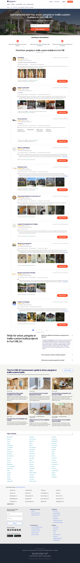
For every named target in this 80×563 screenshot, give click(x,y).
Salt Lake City (55, 464)
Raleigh (31, 470)
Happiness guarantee (57, 538)
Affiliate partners (56, 540)
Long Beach (10, 445)
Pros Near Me (56, 518)
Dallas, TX (58, 490)
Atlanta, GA (12, 490)
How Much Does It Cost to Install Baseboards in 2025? (38, 394)
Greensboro (32, 468)
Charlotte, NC (28, 490)
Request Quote (62, 81)
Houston (54, 460)
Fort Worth (54, 458)
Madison (54, 474)
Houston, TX (28, 493)
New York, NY (59, 496)
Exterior (13, 4)
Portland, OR (28, 498)
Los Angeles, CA (44, 493)
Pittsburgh (54, 443)
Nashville (54, 449)
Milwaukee (54, 477)
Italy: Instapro (40, 550)
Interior (8, 4)
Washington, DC (60, 501)
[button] (22, 73)
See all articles (67, 370)
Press (54, 532)
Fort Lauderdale (11, 466)
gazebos (51, 340)
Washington (10, 464)
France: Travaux (25, 550)
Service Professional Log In (36, 527)
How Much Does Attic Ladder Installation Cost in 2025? (15, 394)
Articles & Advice (30, 4)
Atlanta (8, 477)
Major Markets (11, 434)
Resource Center (56, 514)
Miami (8, 470)
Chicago (9, 479)
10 (46, 330)
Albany (31, 460)
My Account (55, 511)
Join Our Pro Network (35, 529)
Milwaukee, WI (13, 496)
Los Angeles (10, 447)
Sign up (15, 523)
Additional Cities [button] (10, 504)
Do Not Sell (41, 554)
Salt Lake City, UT (45, 498)
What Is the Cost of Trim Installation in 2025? (39, 420)
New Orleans (32, 439)
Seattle (53, 472)
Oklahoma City (32, 481)
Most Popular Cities (10, 487)
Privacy (33, 554)
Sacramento (10, 451)
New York (31, 462)
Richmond (54, 468)
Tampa (8, 474)
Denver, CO (12, 493)
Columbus (31, 479)
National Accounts (35, 534)
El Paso (53, 456)
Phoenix (9, 439)
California (36, 554)
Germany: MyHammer (33, 550)
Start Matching (40, 29)
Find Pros (33, 511)
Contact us (55, 536)
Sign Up (70, 1)
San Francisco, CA (29, 501)
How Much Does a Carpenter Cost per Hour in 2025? (61, 394)
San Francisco (10, 456)
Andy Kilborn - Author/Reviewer (36, 416)
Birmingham (10, 437)
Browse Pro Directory (35, 513)
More (24, 4)
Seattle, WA (43, 501)
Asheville (31, 464)
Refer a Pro (55, 516)
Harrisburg (54, 439)
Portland (54, 437)
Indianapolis (10, 481)
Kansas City (32, 453)
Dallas (53, 453)
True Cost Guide (56, 513)
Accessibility (46, 554)
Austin (53, 451)
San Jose (9, 458)
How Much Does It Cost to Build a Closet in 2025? (61, 420)
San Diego (9, 453)
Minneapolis (32, 449)
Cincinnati (31, 474)
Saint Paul (31, 451)
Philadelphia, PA (13, 498)
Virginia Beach (55, 470)
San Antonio (54, 462)
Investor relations (56, 534)
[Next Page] (50, 330)
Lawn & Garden (19, 4)
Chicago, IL (43, 490)
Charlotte (31, 466)
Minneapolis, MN (29, 496)
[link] (40, 59)
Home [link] (8, 7)
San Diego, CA (13, 501)
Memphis (54, 447)
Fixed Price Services (35, 514)
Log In (63, 1)
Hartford (9, 462)
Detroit (31, 445)
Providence (54, 445)
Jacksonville (10, 468)
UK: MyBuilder (55, 550)
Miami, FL (58, 493)
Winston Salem (32, 472)
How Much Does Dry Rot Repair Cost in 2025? (17, 419)
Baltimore (31, 441)
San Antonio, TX (60, 498)
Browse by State (20, 487)
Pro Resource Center (35, 530)
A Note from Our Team (57, 520)
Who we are (55, 529)
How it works (55, 527)
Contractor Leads (35, 532)
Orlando (9, 472)
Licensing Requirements (58, 522)
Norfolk (53, 466)
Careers (54, 530)
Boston (31, 443)
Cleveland (31, 477)
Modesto (9, 449)
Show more (65, 156)
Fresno (8, 443)
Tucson (8, 441)
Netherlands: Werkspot (48, 550)
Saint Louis (31, 456)
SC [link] (11, 7)
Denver (8, 460)
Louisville (31, 437)
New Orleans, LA (45, 496)
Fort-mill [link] (15, 7)
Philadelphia (55, 441)
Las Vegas (31, 458)
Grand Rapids (32, 447)
